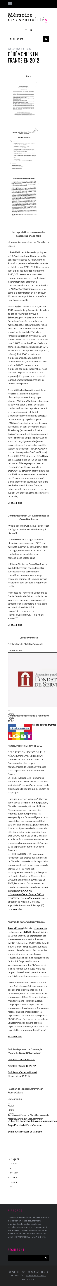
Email (11, 1187)
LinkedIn (13, 1182)
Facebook (13, 1164)
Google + (13, 1177)
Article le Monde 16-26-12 (22, 1065)
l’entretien (19, 985)
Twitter (12, 1168)
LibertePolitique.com (36, 802)
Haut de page (27, 1279)
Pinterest (13, 1173)
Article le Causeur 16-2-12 (21, 1059)
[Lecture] (9, 1103)
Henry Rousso (15, 928)
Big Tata (41, 1236)
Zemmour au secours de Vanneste (25, 1131)
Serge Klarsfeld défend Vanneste (24, 1125)
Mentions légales (36, 1275)
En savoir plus (15, 502)
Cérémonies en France (20, 48)
